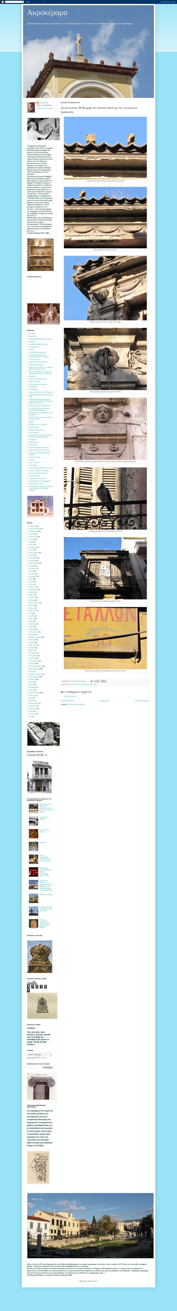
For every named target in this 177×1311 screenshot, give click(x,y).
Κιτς (30, 613)
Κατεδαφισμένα (34, 603)
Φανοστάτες (32, 706)
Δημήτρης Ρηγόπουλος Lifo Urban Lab (41, 392)
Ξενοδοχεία (32, 658)
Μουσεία (31, 648)
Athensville (32, 336)
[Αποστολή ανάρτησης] (91, 681)
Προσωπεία (93, 684)
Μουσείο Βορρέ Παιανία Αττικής (39, 450)
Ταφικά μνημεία (33, 703)
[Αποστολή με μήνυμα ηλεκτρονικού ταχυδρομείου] (95, 681)
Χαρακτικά (32, 714)
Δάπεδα (31, 555)
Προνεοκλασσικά (34, 677)
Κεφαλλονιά (33, 611)
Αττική (77, 684)
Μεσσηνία (32, 640)
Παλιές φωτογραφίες (35, 666)
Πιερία (31, 671)
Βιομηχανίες (32, 547)
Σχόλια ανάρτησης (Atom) (77, 704)
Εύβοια (31, 571)
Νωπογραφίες (33, 656)
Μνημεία (31, 642)
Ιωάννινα (31, 592)
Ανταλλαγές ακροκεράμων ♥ (38, 352)
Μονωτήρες (32, 645)
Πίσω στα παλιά (34, 462)
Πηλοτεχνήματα (34, 669)
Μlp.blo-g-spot (33, 442)
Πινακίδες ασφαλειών (35, 674)
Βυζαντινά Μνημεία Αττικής (38, 379)
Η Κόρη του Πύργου (46, 894)
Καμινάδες (32, 597)
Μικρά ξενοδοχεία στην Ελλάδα (39, 447)
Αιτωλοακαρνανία (34, 529)
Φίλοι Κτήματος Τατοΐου (36, 484)
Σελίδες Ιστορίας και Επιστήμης (39, 470)
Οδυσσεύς (32, 460)
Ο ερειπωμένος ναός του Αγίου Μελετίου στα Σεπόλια (46, 909)
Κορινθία (32, 616)
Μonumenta (33, 445)
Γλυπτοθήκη (33, 387)
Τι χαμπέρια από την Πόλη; (37, 478)
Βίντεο (31, 544)
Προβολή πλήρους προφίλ (44, 108)
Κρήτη (31, 621)
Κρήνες (31, 618)
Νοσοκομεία (33, 653)
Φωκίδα (31, 711)
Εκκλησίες (32, 560)
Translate (43, 1058)
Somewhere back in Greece (38, 344)
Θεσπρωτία (32, 587)
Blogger (95, 1281)
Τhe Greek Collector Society (38, 473)
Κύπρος (31, 627)
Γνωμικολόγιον (33, 389)
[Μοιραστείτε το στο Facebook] (102, 681)
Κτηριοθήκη (33, 439)
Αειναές (31, 349)
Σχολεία (31, 700)
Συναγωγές (32, 695)
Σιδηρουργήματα (34, 692)
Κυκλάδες (32, 624)
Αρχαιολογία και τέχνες (36, 365)
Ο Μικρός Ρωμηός (35, 457)
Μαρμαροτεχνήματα (35, 637)
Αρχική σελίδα (104, 701)
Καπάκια (31, 600)
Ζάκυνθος (32, 574)
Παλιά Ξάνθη (33, 465)
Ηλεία (31, 579)
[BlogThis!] (98, 681)
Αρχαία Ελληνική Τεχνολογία (38, 362)
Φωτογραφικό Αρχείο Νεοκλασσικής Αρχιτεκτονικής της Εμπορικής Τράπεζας (40, 488)
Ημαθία (31, 582)
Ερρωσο (31, 422)
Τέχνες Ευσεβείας (34, 476)
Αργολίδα (32, 534)
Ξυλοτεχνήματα (34, 661)
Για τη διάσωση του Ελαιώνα (38, 384)
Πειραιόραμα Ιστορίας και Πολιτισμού (41, 468)
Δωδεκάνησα (33, 558)
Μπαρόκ (31, 650)
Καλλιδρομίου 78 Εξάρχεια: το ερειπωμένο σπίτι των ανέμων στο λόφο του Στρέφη (46, 808)
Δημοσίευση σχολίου (70, 696)
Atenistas (32, 334)
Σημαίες (31, 690)
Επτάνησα (32, 566)
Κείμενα (31, 608)
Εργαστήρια (32, 568)
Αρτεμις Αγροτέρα (34, 359)
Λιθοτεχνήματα (33, 632)
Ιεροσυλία (43, 842)
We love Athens (34, 347)
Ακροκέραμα (47, 12)
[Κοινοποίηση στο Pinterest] (105, 681)
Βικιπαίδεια (32, 376)
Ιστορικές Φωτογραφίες (36, 430)
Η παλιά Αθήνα (33, 427)
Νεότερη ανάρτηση (67, 701)
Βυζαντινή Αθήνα (34, 381)
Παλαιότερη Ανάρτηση (142, 701)
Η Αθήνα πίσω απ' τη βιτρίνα (38, 424)
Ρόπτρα (31, 685)
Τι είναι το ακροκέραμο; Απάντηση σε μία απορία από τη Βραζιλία (45, 923)
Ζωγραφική (32, 576)
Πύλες (31, 682)
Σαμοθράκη (32, 687)
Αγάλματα (32, 526)
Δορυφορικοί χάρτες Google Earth (40, 406)
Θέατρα (31, 584)
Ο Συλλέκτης (43, 103)
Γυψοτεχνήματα (84, 684)
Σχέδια (31, 698)
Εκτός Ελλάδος (33, 563)
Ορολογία (32, 663)
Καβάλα (31, 595)
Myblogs (31, 342)
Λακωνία (31, 629)
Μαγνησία (32, 634)
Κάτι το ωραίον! (34, 432)
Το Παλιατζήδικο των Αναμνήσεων (39, 481)
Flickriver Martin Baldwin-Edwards (40, 339)
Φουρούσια (32, 708)
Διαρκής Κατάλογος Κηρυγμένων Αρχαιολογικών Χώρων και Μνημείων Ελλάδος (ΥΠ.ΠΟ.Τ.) (41, 401)
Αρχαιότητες (33, 537)
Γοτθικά (31, 550)
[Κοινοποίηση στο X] (100, 681)
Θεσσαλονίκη (33, 589)
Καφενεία (32, 605)
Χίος (30, 716)
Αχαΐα (31, 542)
